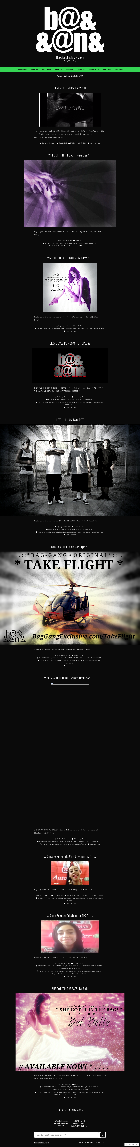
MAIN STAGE (34, 69)
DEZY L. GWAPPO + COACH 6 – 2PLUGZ (70, 343)
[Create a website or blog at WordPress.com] (48, 1143)
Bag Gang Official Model (60, 898)
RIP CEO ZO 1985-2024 (86, 1142)
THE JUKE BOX (46, 69)
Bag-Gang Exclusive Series (63, 1092)
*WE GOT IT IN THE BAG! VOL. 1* (47, 402)
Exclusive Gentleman (75, 844)
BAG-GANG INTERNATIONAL (72, 328)
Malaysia (76, 1095)
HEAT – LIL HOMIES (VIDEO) (70, 419)
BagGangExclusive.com (70, 57)
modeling (75, 246)
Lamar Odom (97, 971)
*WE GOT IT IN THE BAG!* (47, 660)
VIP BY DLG (58, 69)
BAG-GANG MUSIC (77, 399)
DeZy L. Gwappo (97, 402)
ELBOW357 (81, 69)
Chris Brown (90, 898)
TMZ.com (69, 901)
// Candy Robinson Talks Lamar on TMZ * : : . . (70, 915)
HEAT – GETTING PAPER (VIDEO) (70, 88)
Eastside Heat (81, 532)
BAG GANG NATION (67, 402)
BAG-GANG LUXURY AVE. (71, 658)
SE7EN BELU (92, 69)
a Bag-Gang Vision (43, 532)
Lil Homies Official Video (96, 532)
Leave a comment (95, 143)
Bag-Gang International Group (80, 1092)
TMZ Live (99, 898)
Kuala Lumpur (69, 1095)
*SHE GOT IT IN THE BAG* (52, 243)
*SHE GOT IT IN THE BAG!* (57, 246)
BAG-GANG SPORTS (74, 968)
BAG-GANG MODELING (79, 243)
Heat (87, 532)
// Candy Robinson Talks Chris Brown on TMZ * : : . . (70, 856)
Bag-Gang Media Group (56, 532)
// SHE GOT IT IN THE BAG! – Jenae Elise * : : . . (70, 155)
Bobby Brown (71, 898)
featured (97, 660)
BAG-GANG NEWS (75, 143)
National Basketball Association (70, 974)
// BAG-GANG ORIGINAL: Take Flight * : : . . (70, 547)
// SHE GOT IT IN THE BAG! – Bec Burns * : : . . (70, 258)
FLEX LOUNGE (119, 69)
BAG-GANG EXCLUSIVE (66, 243)
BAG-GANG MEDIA (66, 399)
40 (69, 1109)
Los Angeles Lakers (55, 974)
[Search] (102, 1134)
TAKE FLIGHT (69, 663)
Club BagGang (22, 69)
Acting (53, 1092)
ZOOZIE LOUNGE (105, 69)
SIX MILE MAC (70, 69)
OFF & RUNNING (69, 405)
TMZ (95, 898)
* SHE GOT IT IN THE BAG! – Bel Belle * (70, 988)
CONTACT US (100, 1142)
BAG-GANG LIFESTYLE (58, 658)
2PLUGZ (58, 402)
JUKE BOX (83, 143)
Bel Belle (56, 1095)
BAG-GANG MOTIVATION (61, 660)
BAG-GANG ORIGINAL (96, 658)
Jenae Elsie (69, 246)
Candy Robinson (81, 898)
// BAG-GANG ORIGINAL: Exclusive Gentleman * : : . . (70, 678)
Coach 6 (89, 402)
